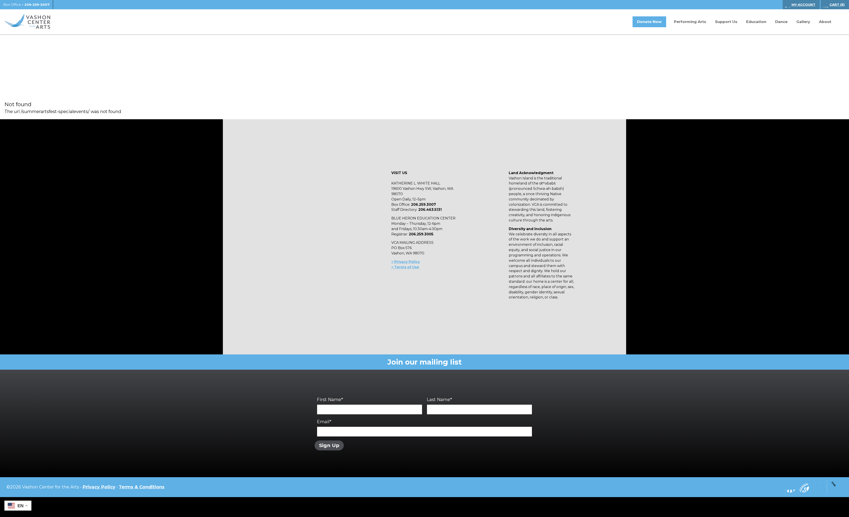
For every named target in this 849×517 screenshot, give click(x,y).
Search (839, 22)
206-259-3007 (37, 5)
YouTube (803, 487)
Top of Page (836, 487)
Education (756, 21)
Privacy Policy (98, 487)
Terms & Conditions (141, 487)
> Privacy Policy (405, 262)
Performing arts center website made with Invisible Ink (424, 507)
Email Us (816, 487)
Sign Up (329, 445)
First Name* (330, 399)
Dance (781, 21)
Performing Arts (690, 21)
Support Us (726, 21)
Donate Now (649, 21)
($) (837, 5)
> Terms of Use (405, 267)
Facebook (790, 487)
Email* (324, 421)
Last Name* (439, 399)
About (825, 21)
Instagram (776, 487)
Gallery (803, 21)
